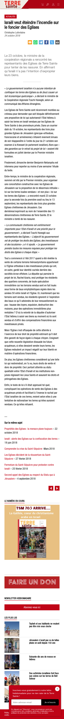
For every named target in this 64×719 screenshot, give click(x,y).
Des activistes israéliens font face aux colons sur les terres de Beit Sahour (44, 676)
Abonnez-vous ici (32, 607)
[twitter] (52, 43)
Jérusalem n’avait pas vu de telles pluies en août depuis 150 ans (44, 641)
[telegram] (41, 43)
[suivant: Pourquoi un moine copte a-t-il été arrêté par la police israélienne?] (57, 488)
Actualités (10, 16)
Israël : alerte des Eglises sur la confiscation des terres (30, 438)
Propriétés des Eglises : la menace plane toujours (28, 428)
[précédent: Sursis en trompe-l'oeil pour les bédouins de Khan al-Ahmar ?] (51, 488)
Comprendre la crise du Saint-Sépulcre (23, 448)
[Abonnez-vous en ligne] (42, 4)
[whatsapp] (35, 43)
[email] (30, 43)
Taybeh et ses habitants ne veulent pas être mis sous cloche (44, 625)
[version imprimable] (57, 43)
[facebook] (46, 43)
